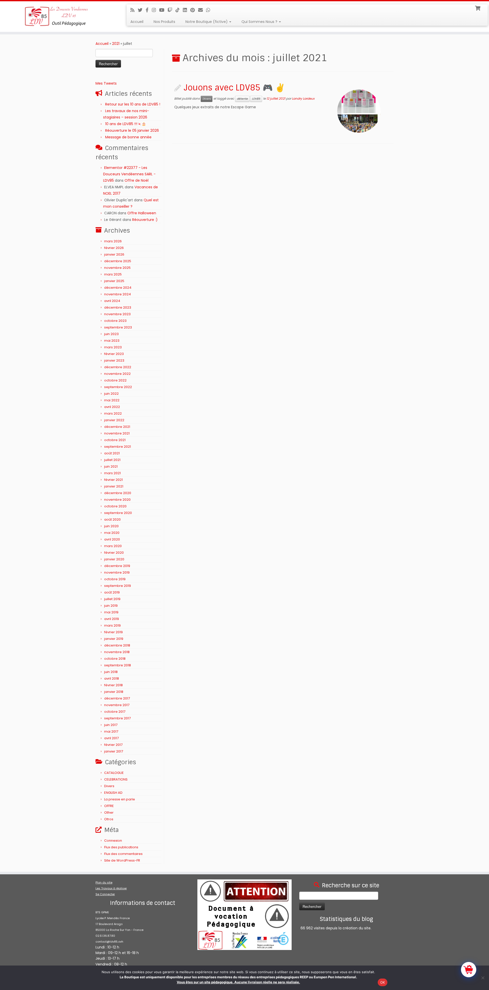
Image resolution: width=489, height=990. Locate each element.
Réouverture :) (145, 219)
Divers (109, 786)
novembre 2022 (117, 373)
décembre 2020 (117, 493)
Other (109, 812)
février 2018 (113, 685)
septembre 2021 (117, 446)
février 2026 (114, 247)
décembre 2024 (117, 287)
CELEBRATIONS (116, 779)
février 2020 (114, 552)
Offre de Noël (136, 180)
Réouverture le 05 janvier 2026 (132, 130)
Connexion (113, 840)
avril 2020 (112, 539)
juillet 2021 (112, 459)
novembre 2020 (117, 499)
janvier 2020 (114, 559)
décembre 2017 (117, 698)
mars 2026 (113, 241)
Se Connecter (105, 894)
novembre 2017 (116, 705)
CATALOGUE (114, 772)
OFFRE (109, 805)
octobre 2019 (115, 579)
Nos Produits (164, 21)
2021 (115, 43)
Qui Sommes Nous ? (259, 21)
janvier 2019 (113, 638)
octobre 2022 (115, 380)
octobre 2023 (115, 320)
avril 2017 (111, 738)
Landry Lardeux (303, 99)
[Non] (482, 977)
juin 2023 (111, 334)
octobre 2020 (115, 506)
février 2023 (114, 353)
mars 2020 (113, 546)
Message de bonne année (128, 137)
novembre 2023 (117, 314)
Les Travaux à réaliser (111, 888)
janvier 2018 (113, 691)
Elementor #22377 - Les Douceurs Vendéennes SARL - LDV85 (129, 174)
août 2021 (112, 453)
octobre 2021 (115, 440)
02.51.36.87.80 (105, 936)
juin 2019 (111, 605)
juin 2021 (111, 466)
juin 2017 (110, 724)
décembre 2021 (117, 426)
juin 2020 (111, 526)
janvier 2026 (114, 254)
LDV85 (256, 99)
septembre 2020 (118, 512)
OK (382, 982)
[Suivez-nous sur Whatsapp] (209, 10)
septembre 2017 (117, 718)
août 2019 (112, 592)
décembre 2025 (117, 261)
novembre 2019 (117, 572)
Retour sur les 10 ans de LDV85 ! (132, 104)
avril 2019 (111, 618)
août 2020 (112, 519)
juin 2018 (111, 671)
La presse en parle (119, 799)
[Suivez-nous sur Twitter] (142, 10)
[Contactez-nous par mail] (202, 10)
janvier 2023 (114, 360)
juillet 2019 (112, 599)
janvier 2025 (114, 281)
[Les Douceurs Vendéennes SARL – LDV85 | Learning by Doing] (56, 16)
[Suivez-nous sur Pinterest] (194, 10)
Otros (108, 819)
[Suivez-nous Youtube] (163, 10)
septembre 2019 (117, 585)
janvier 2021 (113, 486)
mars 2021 (112, 473)
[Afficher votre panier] (478, 8)
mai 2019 (111, 612)
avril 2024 (112, 300)
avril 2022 (112, 406)
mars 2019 (112, 625)
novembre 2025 (117, 267)
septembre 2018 (117, 665)
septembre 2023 (118, 327)
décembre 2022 (117, 367)
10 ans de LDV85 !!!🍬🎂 (125, 123)
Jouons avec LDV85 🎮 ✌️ (234, 87)
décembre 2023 (117, 307)
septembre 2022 (118, 387)
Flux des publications (121, 847)
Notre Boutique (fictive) (207, 21)
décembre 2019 (117, 565)
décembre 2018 (117, 645)
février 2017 (113, 744)
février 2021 (113, 479)
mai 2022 (111, 400)
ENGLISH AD (113, 792)
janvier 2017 (113, 751)
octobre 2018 (115, 658)
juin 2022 (111, 393)
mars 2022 (113, 413)
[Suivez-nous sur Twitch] (171, 10)
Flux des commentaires (123, 853)
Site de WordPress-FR (122, 860)
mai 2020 (111, 532)
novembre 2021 (117, 433)
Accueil (136, 21)
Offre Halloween (141, 213)
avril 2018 (111, 678)
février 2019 (113, 632)
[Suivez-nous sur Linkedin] (186, 10)
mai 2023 (111, 340)
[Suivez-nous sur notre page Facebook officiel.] (149, 10)
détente (242, 99)
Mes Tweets (106, 83)
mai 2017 (111, 731)
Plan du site (104, 882)
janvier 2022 (114, 420)
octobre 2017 (114, 711)
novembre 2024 (117, 294)
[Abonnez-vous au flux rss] (134, 10)
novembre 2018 (117, 652)
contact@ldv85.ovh (109, 942)
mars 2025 (113, 274)
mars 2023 (113, 347)
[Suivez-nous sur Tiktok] (179, 10)
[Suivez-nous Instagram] (155, 10)
